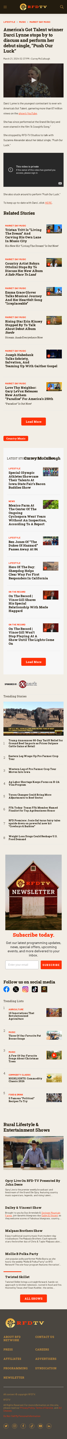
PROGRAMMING (15, 1368)
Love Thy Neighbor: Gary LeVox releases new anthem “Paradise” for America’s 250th (29, 393)
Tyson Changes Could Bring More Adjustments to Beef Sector (30, 796)
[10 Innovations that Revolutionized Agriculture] (54, 1012)
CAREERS (42, 1349)
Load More (33, 421)
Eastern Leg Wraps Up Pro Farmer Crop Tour (33, 758)
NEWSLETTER (13, 1377)
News (12, 501)
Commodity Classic (20, 1074)
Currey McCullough (42, 458)
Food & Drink (16, 1094)
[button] (33, 80)
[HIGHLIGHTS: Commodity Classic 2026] (54, 1078)
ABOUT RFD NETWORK (12, 1338)
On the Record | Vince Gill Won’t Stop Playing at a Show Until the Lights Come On (31, 636)
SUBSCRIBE (51, 964)
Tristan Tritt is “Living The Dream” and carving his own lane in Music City (23, 235)
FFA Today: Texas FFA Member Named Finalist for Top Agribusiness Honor (33, 809)
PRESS (8, 1349)
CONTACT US (44, 1336)
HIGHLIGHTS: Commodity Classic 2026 (25, 1080)
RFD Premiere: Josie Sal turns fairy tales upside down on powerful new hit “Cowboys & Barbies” (34, 823)
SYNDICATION (46, 1368)
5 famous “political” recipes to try (22, 1100)
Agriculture (16, 1009)
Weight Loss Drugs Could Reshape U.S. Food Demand (33, 838)
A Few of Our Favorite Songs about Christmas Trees (23, 1058)
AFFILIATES (12, 1358)
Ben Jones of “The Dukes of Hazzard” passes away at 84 (23, 545)
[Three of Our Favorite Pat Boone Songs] (54, 1035)
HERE (48, 202)
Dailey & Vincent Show (23, 1207)
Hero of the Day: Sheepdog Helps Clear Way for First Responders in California (28, 572)
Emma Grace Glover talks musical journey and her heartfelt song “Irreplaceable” (23, 298)
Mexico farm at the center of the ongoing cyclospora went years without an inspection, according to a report (28, 514)
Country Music (15, 438)
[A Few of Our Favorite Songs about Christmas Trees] (54, 1055)
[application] (33, 80)
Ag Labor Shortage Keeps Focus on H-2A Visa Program (34, 784)
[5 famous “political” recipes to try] (54, 1097)
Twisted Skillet (17, 1277)
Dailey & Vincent (50, 1215)
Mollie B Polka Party (21, 1254)
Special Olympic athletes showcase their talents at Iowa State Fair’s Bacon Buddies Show (27, 480)
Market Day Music (40, 22)
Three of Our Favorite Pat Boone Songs (25, 1037)
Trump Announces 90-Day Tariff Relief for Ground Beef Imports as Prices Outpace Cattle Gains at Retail (36, 743)
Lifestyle (9, 22)
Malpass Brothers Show (24, 1231)
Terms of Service (44, 1407)
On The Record (17, 591)
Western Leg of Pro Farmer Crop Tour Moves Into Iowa (32, 771)
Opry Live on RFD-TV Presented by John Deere (32, 1182)
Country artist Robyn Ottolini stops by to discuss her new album (24, 269)
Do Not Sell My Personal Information (21, 1416)
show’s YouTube (28, 113)
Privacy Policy (27, 1407)
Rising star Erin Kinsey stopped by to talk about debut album (23, 327)
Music (22, 22)
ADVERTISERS (45, 1358)
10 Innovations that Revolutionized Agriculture (21, 1016)
